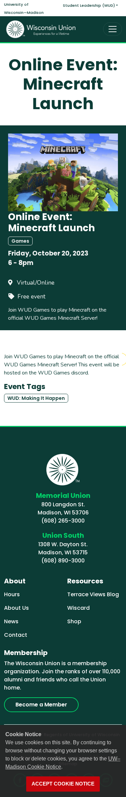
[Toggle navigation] (112, 29)
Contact (15, 635)
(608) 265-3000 (63, 521)
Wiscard (78, 608)
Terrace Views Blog (93, 594)
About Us (16, 608)
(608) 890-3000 (63, 560)
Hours (12, 594)
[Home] (41, 29)
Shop (74, 621)
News (11, 621)
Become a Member (41, 704)
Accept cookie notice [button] (63, 784)
